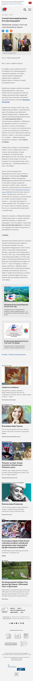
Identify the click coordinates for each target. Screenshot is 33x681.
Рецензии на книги (7, 366)
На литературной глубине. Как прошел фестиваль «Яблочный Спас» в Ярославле (15, 584)
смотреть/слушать (15, 610)
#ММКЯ (4, 556)
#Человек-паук (13, 477)
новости (12, 608)
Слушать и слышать (10, 387)
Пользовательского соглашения (14, 4)
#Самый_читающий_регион (17, 354)
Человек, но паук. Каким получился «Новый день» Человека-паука (12, 465)
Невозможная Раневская (12, 504)
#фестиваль (5, 599)
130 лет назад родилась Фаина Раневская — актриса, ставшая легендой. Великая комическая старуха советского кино (15, 509)
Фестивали (5, 560)
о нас (21, 612)
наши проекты (14, 612)
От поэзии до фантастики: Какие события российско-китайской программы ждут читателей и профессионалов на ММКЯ (15, 544)
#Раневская (5, 514)
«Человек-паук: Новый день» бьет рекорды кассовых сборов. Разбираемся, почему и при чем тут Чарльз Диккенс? (15, 472)
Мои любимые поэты (7, 404)
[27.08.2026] (16, 367)
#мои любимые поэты (14, 436)
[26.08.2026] (16, 521)
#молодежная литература (9, 400)
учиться (23, 610)
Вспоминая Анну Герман (12, 426)
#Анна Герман (5, 436)
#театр (10, 514)
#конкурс (5, 354)
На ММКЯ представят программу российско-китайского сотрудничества (15, 552)
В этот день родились (18, 482)
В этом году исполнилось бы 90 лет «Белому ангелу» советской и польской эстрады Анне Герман (15, 431)
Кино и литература (7, 441)
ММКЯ (3, 519)
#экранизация (5, 477)
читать (19, 608)
